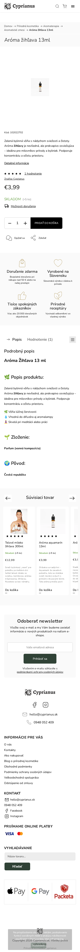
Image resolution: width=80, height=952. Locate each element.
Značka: (14, 178)
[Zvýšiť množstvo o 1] (25, 223)
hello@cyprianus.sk (44, 714)
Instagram (45, 705)
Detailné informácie (16, 163)
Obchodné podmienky (18, 766)
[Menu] (73, 6)
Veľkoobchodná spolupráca (21, 778)
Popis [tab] (17, 339)
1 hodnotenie (33, 173)
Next (72, 497)
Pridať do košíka (46, 223)
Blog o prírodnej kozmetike (21, 761)
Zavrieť (66, 248)
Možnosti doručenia (23, 206)
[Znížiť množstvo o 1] (10, 223)
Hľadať (17, 866)
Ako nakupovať (13, 755)
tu (63, 939)
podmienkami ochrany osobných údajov (40, 672)
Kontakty (10, 750)
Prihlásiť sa (40, 658)
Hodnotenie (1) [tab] (40, 339)
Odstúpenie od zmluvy (18, 783)
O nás (8, 744)
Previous (8, 497)
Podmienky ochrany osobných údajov (27, 772)
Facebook (34, 705)
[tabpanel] (19, 551)
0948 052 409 (44, 722)
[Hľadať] (57, 6)
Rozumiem (38, 945)
